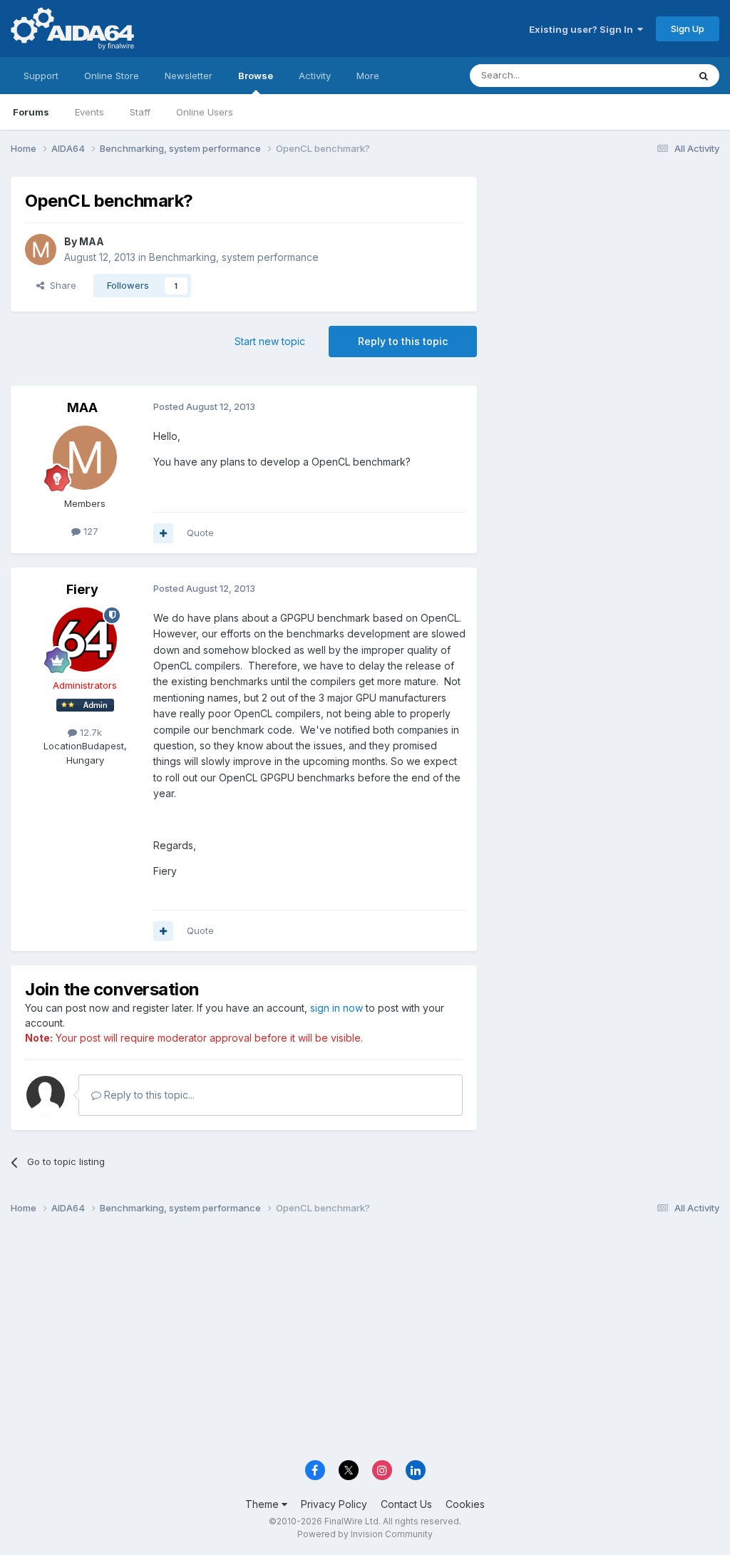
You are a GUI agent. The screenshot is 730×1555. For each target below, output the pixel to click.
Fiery (82, 589)
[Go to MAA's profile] (40, 249)
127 (89, 531)
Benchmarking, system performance (234, 257)
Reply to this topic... (148, 1095)
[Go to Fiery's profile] (85, 639)
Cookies (465, 1504)
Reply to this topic (403, 341)
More (367, 75)
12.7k (89, 732)
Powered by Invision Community (365, 1534)
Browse (255, 75)
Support (41, 75)
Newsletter (188, 75)
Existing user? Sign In (583, 29)
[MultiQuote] (163, 533)
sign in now (336, 1008)
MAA (91, 241)
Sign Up (687, 28)
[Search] (703, 75)
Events (89, 112)
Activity (315, 75)
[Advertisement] (605, 272)
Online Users (204, 112)
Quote (200, 532)
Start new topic (270, 341)
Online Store (111, 75)
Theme (263, 1504)
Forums (31, 112)
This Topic (646, 75)
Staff (140, 112)
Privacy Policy (334, 1504)
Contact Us (406, 1504)
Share (60, 285)
